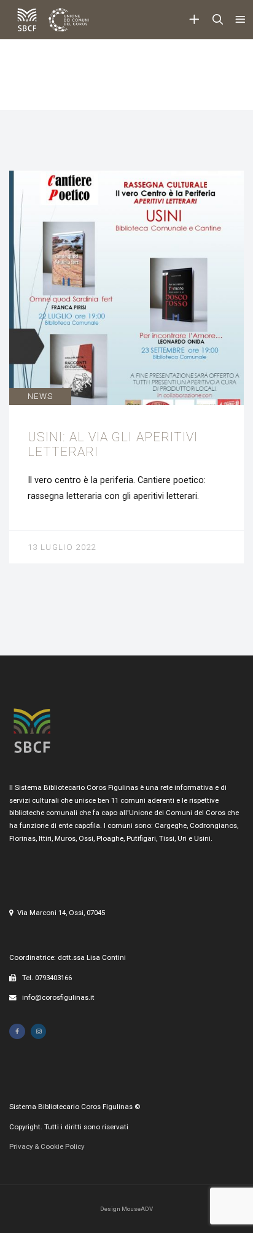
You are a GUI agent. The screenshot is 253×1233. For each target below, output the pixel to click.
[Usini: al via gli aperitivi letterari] (126, 367)
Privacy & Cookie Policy (46, 1146)
